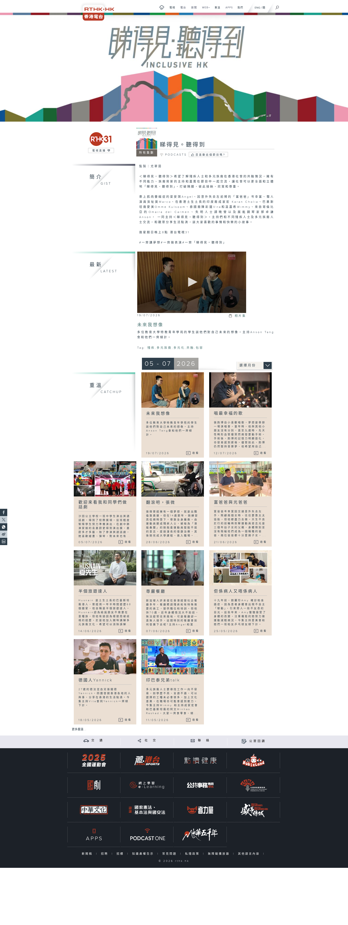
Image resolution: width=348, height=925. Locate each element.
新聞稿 (88, 853)
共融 (190, 348)
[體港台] (147, 760)
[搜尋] (277, 6)
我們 (239, 9)
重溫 (216, 9)
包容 (199, 348)
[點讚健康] (200, 760)
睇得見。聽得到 (183, 145)
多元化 (179, 348)
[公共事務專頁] (200, 785)
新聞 (192, 9)
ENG (257, 7)
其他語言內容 (249, 853)
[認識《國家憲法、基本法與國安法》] (147, 810)
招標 (121, 853)
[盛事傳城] (253, 810)
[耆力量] (200, 810)
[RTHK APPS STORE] (94, 834)
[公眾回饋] (244, 741)
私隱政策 (193, 853)
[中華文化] (94, 810)
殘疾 (151, 348)
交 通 (97, 740)
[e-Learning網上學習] (147, 785)
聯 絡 (204, 740)
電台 (182, 9)
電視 (171, 9)
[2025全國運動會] (94, 760)
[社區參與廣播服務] (253, 785)
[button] (192, 282)
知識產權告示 (144, 853)
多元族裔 (164, 348)
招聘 (105, 853)
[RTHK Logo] (96, 10)
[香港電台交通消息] (86, 740)
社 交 (151, 740)
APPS (228, 9)
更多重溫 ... (79, 729)
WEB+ (204, 9)
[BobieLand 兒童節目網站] (253, 760)
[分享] (139, 740)
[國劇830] (94, 785)
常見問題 (170, 853)
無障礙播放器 (219, 853)
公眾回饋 (257, 741)
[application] (191, 282)
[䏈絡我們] (193, 740)
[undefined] (162, 7)
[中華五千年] (200, 834)
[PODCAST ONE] (147, 834)
